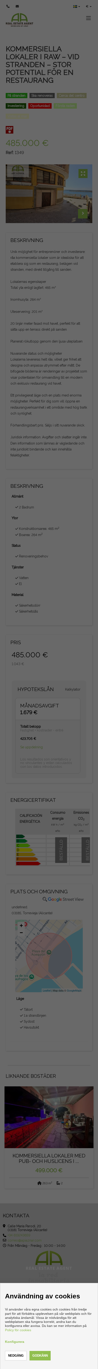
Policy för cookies (18, 1330)
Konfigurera (14, 1342)
